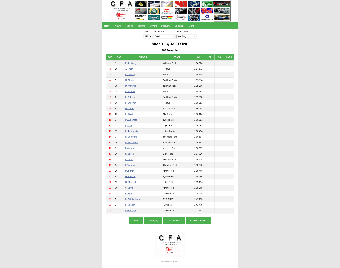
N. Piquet (129, 80)
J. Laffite (129, 159)
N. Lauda (129, 108)
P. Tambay (130, 74)
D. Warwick (130, 85)
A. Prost (129, 68)
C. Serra (129, 187)
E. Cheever (130, 102)
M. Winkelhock (132, 199)
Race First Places (198, 220)
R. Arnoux (130, 91)
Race (136, 220)
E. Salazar (130, 204)
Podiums (165, 25)
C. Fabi (128, 193)
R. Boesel (129, 153)
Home (107, 25)
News (118, 25)
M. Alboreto (131, 119)
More (191, 25)
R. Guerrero (131, 136)
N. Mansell (130, 182)
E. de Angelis (131, 131)
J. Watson (130, 148)
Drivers (153, 25)
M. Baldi (129, 114)
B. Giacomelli (131, 142)
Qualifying (153, 220)
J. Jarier (128, 125)
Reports (129, 25)
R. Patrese (130, 97)
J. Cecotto (130, 165)
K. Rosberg (130, 63)
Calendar (179, 25)
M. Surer (129, 170)
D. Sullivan (130, 176)
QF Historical (174, 220)
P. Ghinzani (130, 210)
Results (141, 25)
